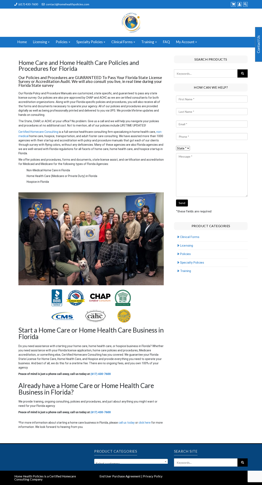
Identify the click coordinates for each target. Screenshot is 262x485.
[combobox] (131, 462)
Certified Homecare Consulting (38, 131)
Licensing (40, 42)
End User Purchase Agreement (120, 476)
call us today (127, 422)
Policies (62, 42)
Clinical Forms (122, 42)
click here (145, 422)
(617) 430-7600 (28, 4)
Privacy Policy (153, 476)
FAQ (166, 42)
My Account (185, 42)
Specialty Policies (89, 42)
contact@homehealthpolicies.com (67, 4)
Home (22, 42)
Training (147, 42)
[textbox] (131, 463)
